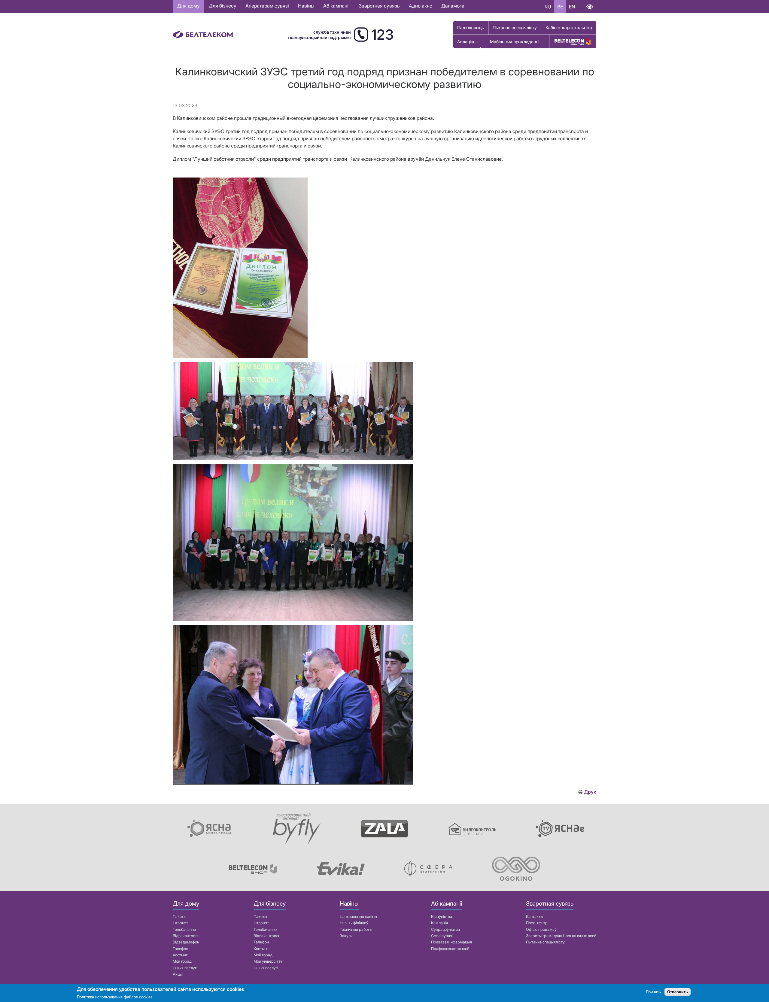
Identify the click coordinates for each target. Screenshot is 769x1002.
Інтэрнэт (180, 923)
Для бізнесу (222, 6)
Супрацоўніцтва (445, 929)
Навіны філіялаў (354, 923)
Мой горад (182, 961)
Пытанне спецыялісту (515, 27)
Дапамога (452, 6)
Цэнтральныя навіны (358, 916)
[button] (240, 356)
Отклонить (677, 992)
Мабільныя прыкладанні (514, 41)
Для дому (188, 6)
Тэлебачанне (184, 929)
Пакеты (179, 916)
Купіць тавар (573, 41)
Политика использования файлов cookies (115, 997)
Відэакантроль (186, 936)
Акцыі (178, 974)
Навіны (306, 6)
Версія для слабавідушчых (589, 6)
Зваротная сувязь (379, 6)
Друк (590, 792)
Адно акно (420, 6)
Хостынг (180, 955)
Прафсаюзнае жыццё (450, 948)
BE (560, 7)
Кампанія (439, 923)
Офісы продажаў (541, 929)
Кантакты (534, 916)
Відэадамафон (186, 942)
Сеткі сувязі (442, 936)
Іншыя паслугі (185, 968)
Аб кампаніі (336, 6)
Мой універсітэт (268, 961)
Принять (653, 992)
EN (572, 7)
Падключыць (470, 27)
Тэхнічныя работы (356, 929)
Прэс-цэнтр (537, 923)
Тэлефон (180, 948)
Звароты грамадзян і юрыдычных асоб (561, 936)
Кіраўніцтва (441, 916)
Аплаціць (466, 41)
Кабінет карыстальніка (569, 27)
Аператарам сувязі (267, 6)
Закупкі (347, 936)
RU (548, 7)
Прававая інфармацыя (451, 942)
